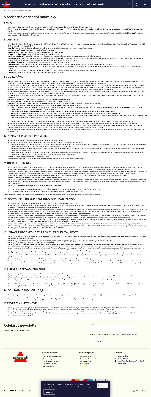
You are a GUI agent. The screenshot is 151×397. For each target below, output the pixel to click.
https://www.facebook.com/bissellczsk (130, 361)
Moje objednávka (48, 366)
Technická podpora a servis (52, 356)
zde (90, 387)
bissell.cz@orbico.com (27, 213)
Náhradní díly (47, 359)
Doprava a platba (85, 361)
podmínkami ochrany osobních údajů (124, 334)
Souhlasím (102, 386)
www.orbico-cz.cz (116, 295)
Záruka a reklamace (49, 363)
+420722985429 (122, 358)
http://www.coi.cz (118, 314)
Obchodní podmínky (86, 356)
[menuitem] (30, 4)
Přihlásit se (97, 341)
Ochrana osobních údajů (88, 359)
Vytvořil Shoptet (141, 391)
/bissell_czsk (121, 363)
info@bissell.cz (122, 356)
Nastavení (49, 392)
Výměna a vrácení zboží (51, 361)
